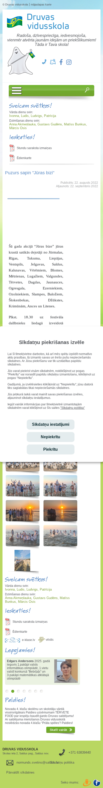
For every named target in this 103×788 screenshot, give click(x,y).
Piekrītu (50, 449)
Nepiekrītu (50, 437)
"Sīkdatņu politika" (72, 408)
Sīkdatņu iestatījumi (50, 424)
